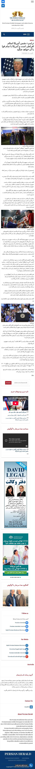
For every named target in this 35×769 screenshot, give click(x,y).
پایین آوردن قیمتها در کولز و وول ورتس (17, 415)
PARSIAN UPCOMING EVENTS (17, 760)
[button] (4, 554)
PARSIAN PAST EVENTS (12, 758)
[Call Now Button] (31, 765)
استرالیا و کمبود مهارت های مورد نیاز (17, 412)
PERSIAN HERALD (18, 754)
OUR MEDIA (25, 758)
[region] (15, 495)
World (32, 40)
